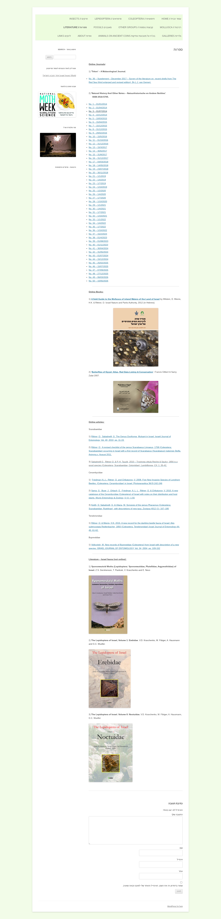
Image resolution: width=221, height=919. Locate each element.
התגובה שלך (177, 814)
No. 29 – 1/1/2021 (97, 205)
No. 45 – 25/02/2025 (98, 263)
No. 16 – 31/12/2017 (98, 158)
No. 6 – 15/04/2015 (98, 122)
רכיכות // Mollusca (170, 27)
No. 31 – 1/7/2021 (97, 212)
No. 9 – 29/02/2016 (98, 133)
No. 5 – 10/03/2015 (98, 118)
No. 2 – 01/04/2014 (98, 107)
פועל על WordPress (175, 906)
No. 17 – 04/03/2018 (98, 162)
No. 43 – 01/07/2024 (98, 255)
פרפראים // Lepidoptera (108, 18)
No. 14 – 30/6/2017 (98, 151)
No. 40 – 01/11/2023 (98, 245)
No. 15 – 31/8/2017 (98, 154)
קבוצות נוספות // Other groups (135, 27)
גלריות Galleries (171, 36)
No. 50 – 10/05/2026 (98, 281)
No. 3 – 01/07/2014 (98, 111)
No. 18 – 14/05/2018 (98, 165)
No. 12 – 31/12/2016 (98, 144)
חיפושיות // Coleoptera (141, 18)
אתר (181, 871)
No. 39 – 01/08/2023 (98, 241)
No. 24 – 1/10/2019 (98, 187)
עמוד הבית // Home (171, 18)
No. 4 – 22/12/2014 (98, 115)
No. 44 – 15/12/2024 (98, 259)
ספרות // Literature (75, 27)
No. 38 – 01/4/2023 (98, 237)
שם (181, 848)
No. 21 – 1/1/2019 (97, 176)
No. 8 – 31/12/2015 (98, 129)
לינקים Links (64, 36)
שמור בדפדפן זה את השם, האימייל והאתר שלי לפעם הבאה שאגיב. (153, 885)
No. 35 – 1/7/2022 (97, 227)
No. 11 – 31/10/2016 (98, 140)
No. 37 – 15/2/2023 (98, 234)
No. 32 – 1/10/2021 (98, 216)
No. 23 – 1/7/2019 (97, 183)
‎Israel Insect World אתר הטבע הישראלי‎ (59, 75)
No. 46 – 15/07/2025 (98, 266)
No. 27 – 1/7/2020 (97, 198)
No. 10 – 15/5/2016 (98, 136)
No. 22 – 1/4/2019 (97, 180)
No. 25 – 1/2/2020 (97, 190)
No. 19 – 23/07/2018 (98, 169)
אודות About (84, 36)
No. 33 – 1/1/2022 (97, 219)
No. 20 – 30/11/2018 (98, 172)
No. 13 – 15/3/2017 (98, 147)
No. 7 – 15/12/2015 (98, 125)
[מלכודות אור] (58, 156)
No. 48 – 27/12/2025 (98, 273)
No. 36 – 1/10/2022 (98, 230)
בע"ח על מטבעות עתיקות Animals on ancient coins (126, 36)
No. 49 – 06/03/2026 (98, 277)
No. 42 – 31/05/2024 (98, 252)
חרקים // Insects (78, 18)
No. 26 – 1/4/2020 (97, 194)
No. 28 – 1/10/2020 (98, 201)
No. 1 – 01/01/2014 (98, 104)
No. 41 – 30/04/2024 (98, 248)
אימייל (180, 859)
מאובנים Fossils (103, 27)
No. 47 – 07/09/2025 (98, 270)
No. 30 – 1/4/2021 (97, 208)
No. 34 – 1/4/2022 (97, 223)
